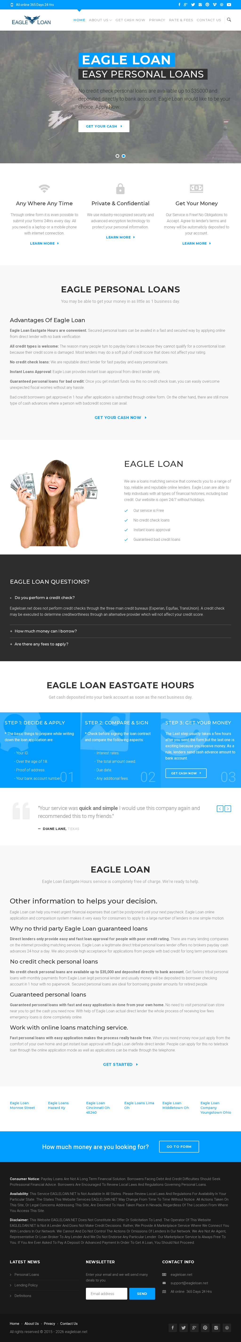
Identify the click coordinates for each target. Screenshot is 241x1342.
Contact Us (209, 20)
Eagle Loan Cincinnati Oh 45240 (98, 1108)
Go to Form (179, 1147)
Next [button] (228, 808)
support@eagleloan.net (189, 1283)
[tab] (120, 598)
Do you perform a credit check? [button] (45, 597)
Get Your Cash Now (119, 417)
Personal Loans (27, 1274)
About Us (98, 20)
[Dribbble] (221, 5)
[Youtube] (229, 5)
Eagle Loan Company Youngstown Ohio (216, 1108)
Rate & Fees (181, 20)
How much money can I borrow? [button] (46, 631)
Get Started (118, 1064)
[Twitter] (193, 5)
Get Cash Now (130, 20)
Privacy (157, 20)
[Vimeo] (215, 5)
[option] (120, 817)
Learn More (43, 243)
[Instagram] (200, 5)
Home (79, 20)
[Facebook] (179, 5)
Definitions (23, 1296)
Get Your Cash (101, 126)
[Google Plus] (186, 5)
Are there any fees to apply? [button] (41, 644)
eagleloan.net (76, 1332)
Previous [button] (220, 808)
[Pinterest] (207, 5)
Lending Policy (26, 1285)
